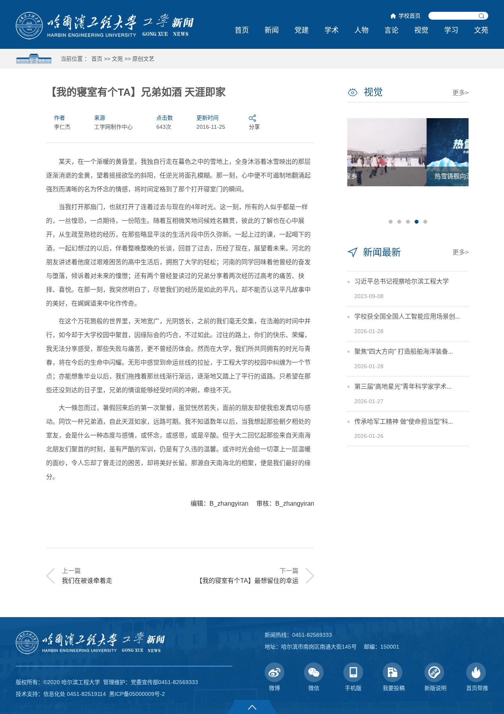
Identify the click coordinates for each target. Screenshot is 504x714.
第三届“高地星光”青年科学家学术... (402, 386)
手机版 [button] (353, 688)
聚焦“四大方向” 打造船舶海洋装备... (403, 351)
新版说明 (435, 688)
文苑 (481, 30)
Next (459, 170)
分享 (254, 127)
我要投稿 (394, 688)
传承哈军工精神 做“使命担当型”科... (403, 421)
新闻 (272, 30)
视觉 (421, 30)
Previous (356, 170)
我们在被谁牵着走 (87, 580)
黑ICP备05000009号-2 (137, 694)
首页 (242, 30)
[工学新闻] (105, 25)
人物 (361, 30)
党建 (302, 30)
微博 (274, 688)
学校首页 (409, 16)
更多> (460, 92)
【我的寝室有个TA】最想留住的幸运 (247, 580)
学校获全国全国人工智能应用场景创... (407, 316)
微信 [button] (313, 688)
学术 (331, 30)
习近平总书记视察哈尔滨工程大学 (401, 281)
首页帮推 (477, 688)
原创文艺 (143, 59)
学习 (451, 30)
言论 (391, 30)
